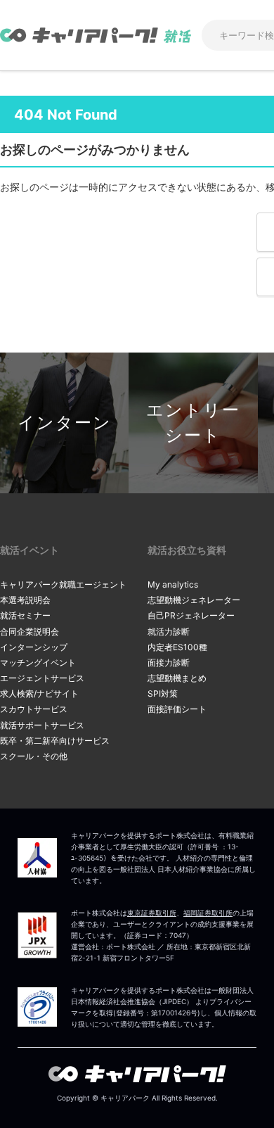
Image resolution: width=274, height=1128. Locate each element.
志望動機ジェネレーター (194, 600)
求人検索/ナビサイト (39, 693)
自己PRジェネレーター (191, 615)
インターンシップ (33, 647)
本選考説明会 (25, 600)
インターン (65, 422)
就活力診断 (169, 631)
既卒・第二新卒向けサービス (55, 740)
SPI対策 (163, 693)
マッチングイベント (38, 662)
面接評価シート (177, 709)
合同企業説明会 (29, 631)
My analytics (173, 584)
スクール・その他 (33, 756)
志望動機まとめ (177, 678)
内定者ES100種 (177, 647)
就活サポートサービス (42, 725)
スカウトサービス (33, 709)
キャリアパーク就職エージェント (63, 584)
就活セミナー (25, 615)
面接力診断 (169, 662)
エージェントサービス (42, 678)
